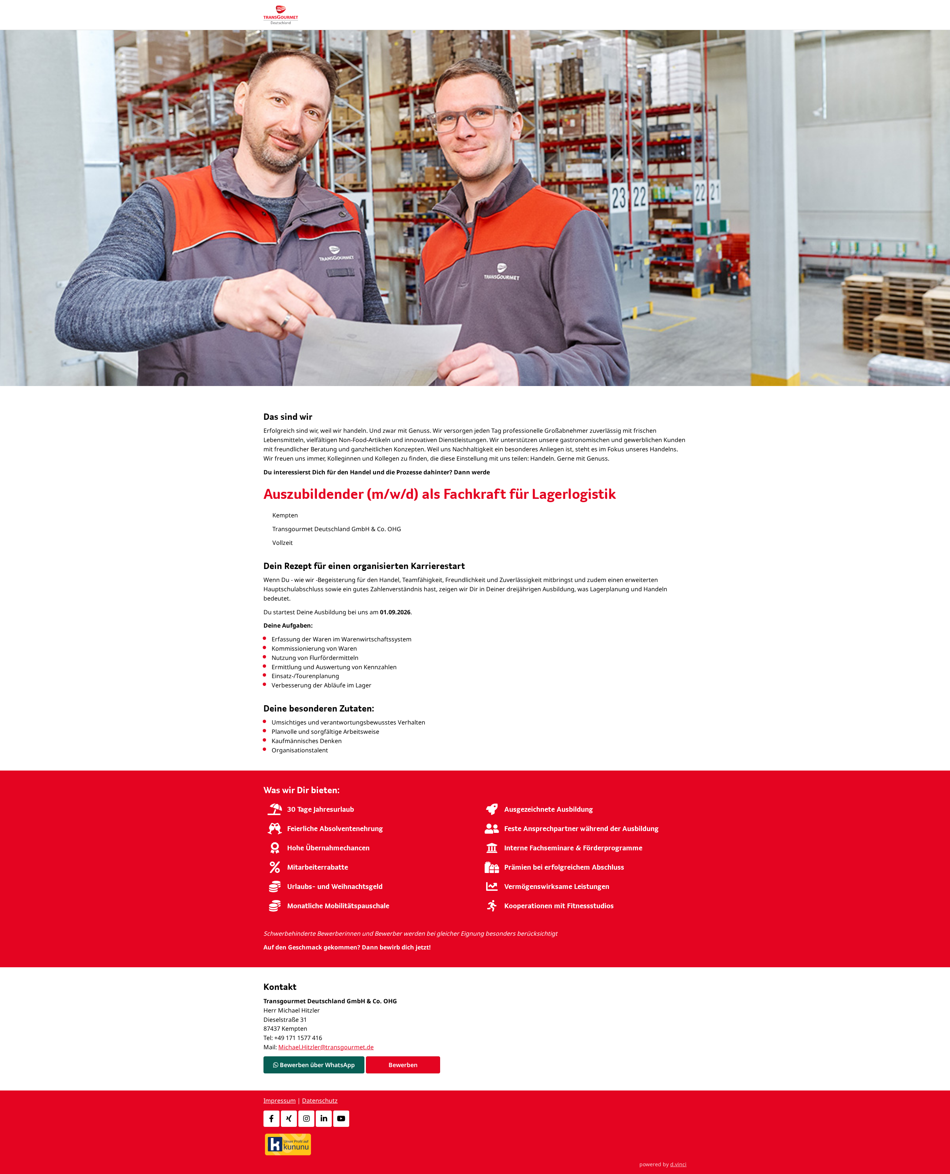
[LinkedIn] (324, 1119)
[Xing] (289, 1119)
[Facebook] (271, 1119)
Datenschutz (320, 1100)
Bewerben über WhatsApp (316, 1065)
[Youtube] (341, 1119)
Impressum (279, 1100)
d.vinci (678, 1164)
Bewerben (403, 1065)
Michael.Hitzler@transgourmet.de (326, 1047)
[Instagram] (306, 1119)
